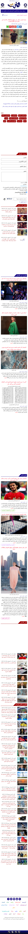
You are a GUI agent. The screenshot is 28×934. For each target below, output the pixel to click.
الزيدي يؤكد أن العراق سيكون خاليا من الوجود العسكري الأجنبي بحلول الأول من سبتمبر (8, 855)
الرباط (25, 121)
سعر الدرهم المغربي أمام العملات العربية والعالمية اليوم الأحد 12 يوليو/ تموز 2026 (9, 833)
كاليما (21, 72)
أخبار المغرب (14, 115)
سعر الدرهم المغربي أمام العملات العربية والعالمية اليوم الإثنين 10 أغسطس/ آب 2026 (8, 747)
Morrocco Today (22, 118)
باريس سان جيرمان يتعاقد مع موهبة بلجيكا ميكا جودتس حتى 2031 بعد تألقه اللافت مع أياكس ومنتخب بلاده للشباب (8, 711)
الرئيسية (25, 15)
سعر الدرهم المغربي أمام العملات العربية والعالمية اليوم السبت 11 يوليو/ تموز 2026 (8, 805)
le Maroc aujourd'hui (13, 118)
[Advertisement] (14, 137)
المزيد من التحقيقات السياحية (8, 510)
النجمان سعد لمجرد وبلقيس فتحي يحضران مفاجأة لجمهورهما (15, 103)
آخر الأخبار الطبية (5, 618)
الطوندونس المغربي (11, 121)
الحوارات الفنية (20, 15)
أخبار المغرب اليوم (22, 115)
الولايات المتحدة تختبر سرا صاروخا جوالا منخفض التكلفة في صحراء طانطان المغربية (8, 812)
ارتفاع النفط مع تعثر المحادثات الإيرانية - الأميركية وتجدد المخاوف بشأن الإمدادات (8, 819)
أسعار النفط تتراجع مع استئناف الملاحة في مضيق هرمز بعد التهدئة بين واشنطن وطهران (8, 826)
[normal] (5, 15)
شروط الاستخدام (23, 185)
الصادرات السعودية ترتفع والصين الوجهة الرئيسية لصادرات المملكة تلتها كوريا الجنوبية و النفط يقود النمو (8, 797)
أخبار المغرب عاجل (6, 115)
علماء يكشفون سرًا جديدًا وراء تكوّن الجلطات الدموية (14, 514)
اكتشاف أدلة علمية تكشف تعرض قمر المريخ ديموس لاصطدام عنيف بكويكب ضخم (8, 693)
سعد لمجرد (16, 49)
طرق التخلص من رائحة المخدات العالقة (8, 662)
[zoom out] (7, 15)
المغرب (6, 118)
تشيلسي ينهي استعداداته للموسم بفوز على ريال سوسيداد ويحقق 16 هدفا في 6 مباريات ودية (8, 862)
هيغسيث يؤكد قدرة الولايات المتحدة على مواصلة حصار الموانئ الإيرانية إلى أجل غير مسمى (8, 768)
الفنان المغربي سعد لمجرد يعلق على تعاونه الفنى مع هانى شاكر (15, 106)
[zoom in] (3, 15)
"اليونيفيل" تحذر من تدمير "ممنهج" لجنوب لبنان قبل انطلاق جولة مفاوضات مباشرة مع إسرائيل (8, 700)
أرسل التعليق (23, 202)
